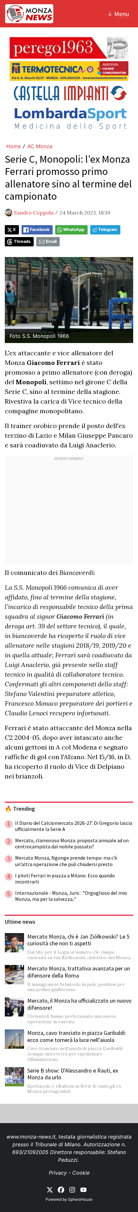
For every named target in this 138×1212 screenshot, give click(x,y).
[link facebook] (61, 1189)
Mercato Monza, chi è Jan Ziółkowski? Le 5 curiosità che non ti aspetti (78, 940)
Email (51, 241)
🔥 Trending (20, 808)
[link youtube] (83, 1189)
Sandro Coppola (34, 212)
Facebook (39, 229)
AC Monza (39, 146)
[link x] (50, 1189)
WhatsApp (73, 229)
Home (13, 146)
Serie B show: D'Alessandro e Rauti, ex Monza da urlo (72, 1074)
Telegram (107, 229)
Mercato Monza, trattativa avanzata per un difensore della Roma (78, 972)
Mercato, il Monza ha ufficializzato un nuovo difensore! (79, 1004)
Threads (22, 241)
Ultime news (20, 921)
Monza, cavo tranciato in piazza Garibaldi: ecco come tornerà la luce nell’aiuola (76, 1036)
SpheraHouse (80, 1199)
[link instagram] (72, 1189)
